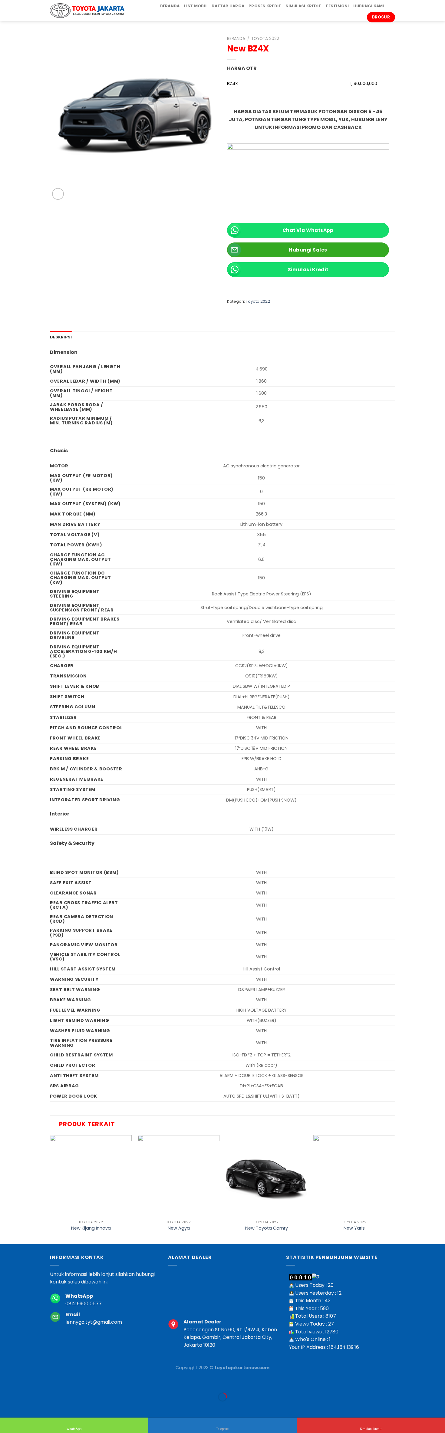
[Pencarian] (390, 6)
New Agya (179, 1228)
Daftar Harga (228, 5)
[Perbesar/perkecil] (24, 1382)
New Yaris (354, 1228)
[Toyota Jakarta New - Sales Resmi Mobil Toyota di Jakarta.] (87, 10)
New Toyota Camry (266, 1228)
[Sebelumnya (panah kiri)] (6, 1407)
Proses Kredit (265, 5)
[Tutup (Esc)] (6, 1382)
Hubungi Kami (368, 5)
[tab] (61, 337)
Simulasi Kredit (303, 5)
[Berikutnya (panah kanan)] (24, 1407)
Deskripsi (61, 337)
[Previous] (50, 1189)
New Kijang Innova (91, 1228)
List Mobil (195, 5)
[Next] (394, 1189)
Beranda (170, 5)
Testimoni (337, 5)
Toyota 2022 (265, 38)
